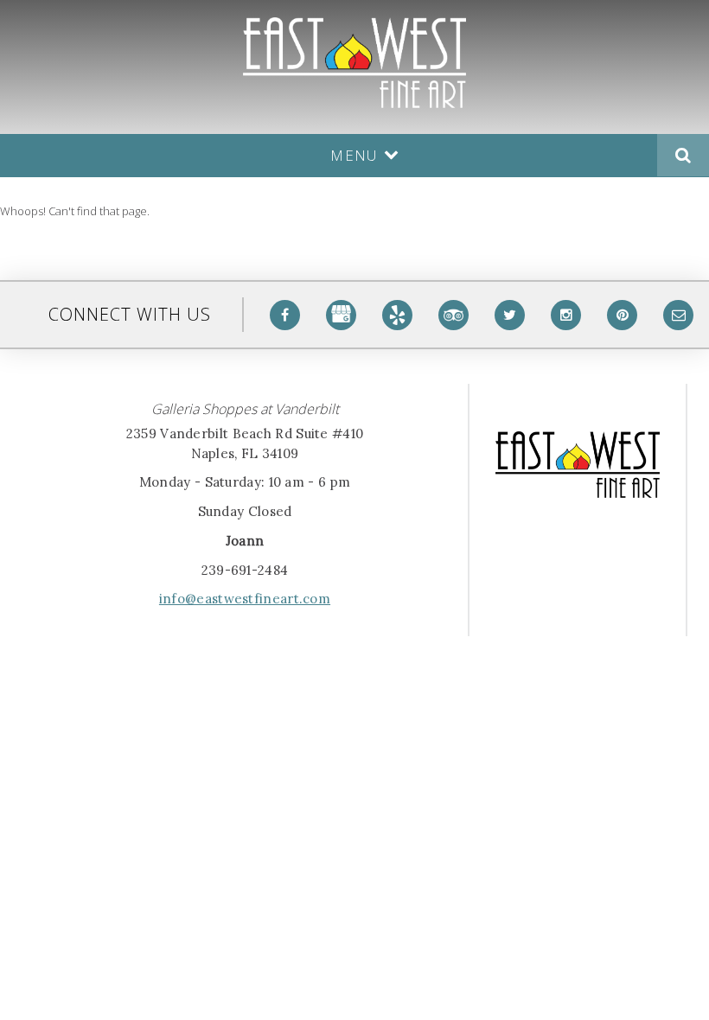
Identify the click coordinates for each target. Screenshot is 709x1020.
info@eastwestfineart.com (244, 598)
